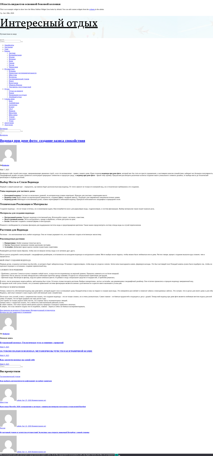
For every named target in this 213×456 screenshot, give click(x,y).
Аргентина (13, 105)
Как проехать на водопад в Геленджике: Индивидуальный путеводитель (27, 310)
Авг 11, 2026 (27, 452)
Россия (11, 65)
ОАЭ (11, 109)
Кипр (11, 61)
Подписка (4, 128)
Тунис (11, 121)
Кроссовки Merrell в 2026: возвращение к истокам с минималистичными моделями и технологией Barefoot (43, 407)
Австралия (8, 47)
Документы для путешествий (20, 87)
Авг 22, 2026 (27, 426)
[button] (1, 39)
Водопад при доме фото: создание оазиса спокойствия (42, 141)
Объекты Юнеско (15, 85)
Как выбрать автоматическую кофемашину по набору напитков (26, 381)
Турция (11, 117)
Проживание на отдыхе (18, 95)
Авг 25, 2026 (27, 400)
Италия (11, 57)
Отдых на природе (16, 91)
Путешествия (9, 69)
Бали (11, 101)
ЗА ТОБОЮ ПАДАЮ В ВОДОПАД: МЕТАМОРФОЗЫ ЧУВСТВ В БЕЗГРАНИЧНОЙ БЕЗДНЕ (46, 351)
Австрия (12, 53)
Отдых (7, 89)
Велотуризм (13, 83)
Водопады (13, 77)
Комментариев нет (39, 400)
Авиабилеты (9, 45)
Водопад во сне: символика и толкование (15, 312)
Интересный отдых (49, 23)
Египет (11, 107)
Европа (7, 51)
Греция (11, 63)
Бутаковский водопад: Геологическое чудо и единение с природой (31, 342)
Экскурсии (8, 125)
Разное (11, 93)
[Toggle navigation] (3, 39)
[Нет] (119, 455)
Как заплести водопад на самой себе (17, 360)
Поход (11, 81)
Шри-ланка (13, 115)
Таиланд (12, 119)
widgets (92, 9)
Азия (6, 49)
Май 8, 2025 (4, 347)
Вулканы (12, 71)
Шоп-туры (13, 75)
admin (19, 400)
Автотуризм (9, 123)
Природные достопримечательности (22, 73)
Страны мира (9, 99)
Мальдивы (13, 113)
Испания (12, 59)
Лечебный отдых (15, 97)
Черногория (13, 67)
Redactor (5, 165)
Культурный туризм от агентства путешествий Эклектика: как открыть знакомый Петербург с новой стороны (44, 432)
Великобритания (15, 55)
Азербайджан (14, 103)
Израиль (12, 111)
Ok (116, 455)
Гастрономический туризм (19, 79)
